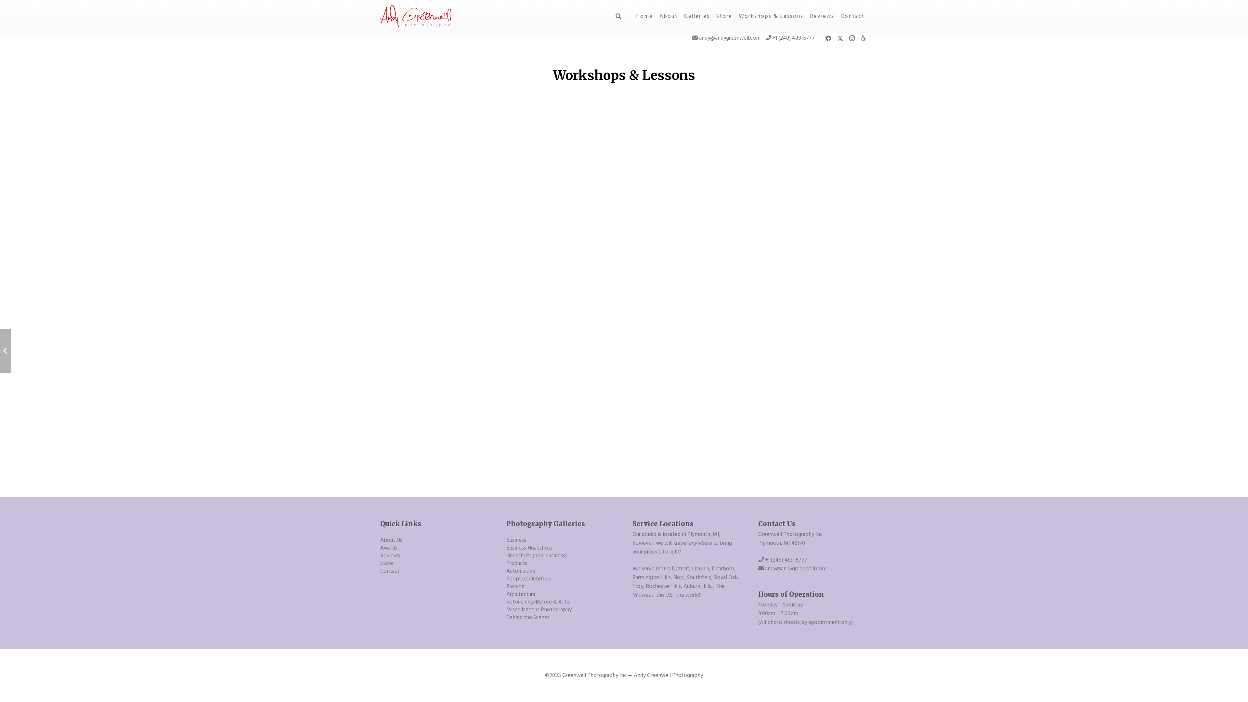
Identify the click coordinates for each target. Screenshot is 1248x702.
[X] (840, 38)
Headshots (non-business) (536, 555)
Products (516, 563)
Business (516, 540)
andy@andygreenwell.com (729, 38)
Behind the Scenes (528, 617)
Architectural (521, 594)
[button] (618, 16)
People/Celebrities (528, 578)
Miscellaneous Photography (539, 609)
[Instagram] (852, 38)
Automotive (520, 571)
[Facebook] (828, 38)
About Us (391, 540)
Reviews (390, 555)
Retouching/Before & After (538, 601)
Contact (389, 571)
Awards (388, 547)
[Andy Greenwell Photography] (416, 16)
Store (386, 563)
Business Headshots (529, 547)
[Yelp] (863, 38)
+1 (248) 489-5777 (794, 38)
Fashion (515, 586)
